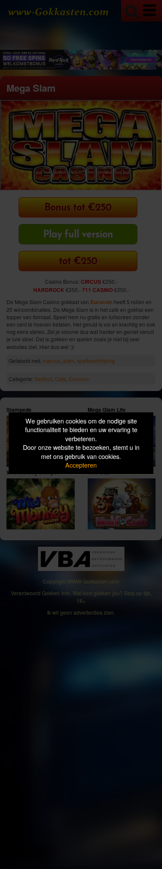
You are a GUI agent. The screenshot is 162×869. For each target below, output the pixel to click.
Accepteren (81, 465)
